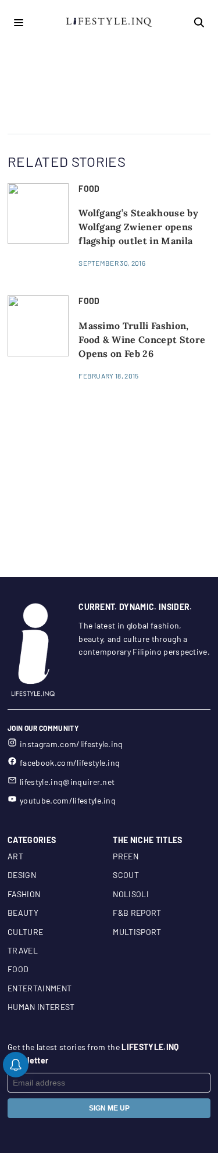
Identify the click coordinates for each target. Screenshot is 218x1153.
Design (22, 875)
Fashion (24, 894)
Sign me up (109, 1108)
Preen (125, 856)
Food (18, 969)
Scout (126, 875)
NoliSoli (131, 894)
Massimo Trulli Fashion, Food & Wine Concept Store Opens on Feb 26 (141, 339)
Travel (23, 950)
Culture (25, 932)
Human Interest (41, 1007)
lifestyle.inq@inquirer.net (67, 782)
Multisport (137, 932)
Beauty (23, 913)
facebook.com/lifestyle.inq (70, 763)
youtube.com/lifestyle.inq (68, 800)
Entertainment (40, 988)
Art (15, 856)
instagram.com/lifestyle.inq (71, 744)
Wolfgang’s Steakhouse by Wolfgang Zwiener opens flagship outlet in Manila (138, 227)
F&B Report (137, 913)
